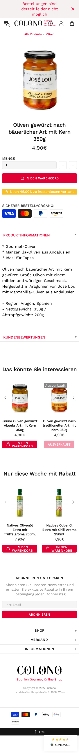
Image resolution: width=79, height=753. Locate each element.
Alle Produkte (33, 34)
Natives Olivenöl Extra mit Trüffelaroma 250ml (20, 529)
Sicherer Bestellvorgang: (28, 206)
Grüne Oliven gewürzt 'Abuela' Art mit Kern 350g (19, 425)
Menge (8, 158)
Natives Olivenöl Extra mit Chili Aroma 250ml (59, 529)
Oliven (50, 34)
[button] (60, 743)
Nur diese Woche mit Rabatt (40, 474)
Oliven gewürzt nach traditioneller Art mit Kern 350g (59, 425)
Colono (18, 23)
